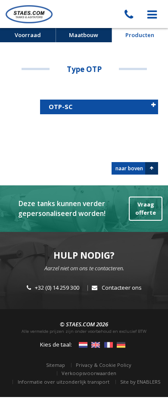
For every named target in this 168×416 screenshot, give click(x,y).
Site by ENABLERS (140, 381)
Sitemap (55, 365)
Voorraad (28, 35)
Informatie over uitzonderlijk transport (63, 381)
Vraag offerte (145, 208)
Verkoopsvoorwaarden (89, 373)
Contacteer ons (122, 287)
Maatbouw (83, 35)
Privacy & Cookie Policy (103, 365)
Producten (139, 35)
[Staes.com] (29, 14)
